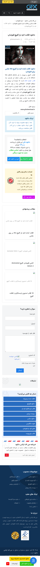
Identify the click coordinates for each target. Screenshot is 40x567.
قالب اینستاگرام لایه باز (28, 409)
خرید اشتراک (7, 2)
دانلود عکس (31, 419)
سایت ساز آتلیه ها (13, 499)
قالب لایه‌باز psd (30, 81)
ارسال (20, 370)
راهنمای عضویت (31, 503)
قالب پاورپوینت (30, 434)
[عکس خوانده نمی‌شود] (12, 358)
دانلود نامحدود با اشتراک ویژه (20, 559)
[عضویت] (7, 455)
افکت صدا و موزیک (29, 399)
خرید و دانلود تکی (13, 159)
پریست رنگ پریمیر (30, 488)
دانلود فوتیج (31, 404)
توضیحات (14, 564)
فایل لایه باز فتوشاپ (29, 429)
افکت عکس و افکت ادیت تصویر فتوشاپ (24, 24)
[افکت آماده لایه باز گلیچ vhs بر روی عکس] (20, 221)
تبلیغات (16, 503)
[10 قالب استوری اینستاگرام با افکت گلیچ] (20, 281)
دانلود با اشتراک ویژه (26, 159)
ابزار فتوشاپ (19, 21)
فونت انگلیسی (30, 424)
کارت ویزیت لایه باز (30, 480)
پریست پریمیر (31, 414)
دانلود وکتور (14, 480)
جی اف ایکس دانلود (30, 21)
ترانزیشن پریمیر (13, 484)
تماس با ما (33, 507)
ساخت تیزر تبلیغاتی (30, 499)
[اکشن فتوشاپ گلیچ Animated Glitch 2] (20, 251)
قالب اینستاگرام (14, 477)
